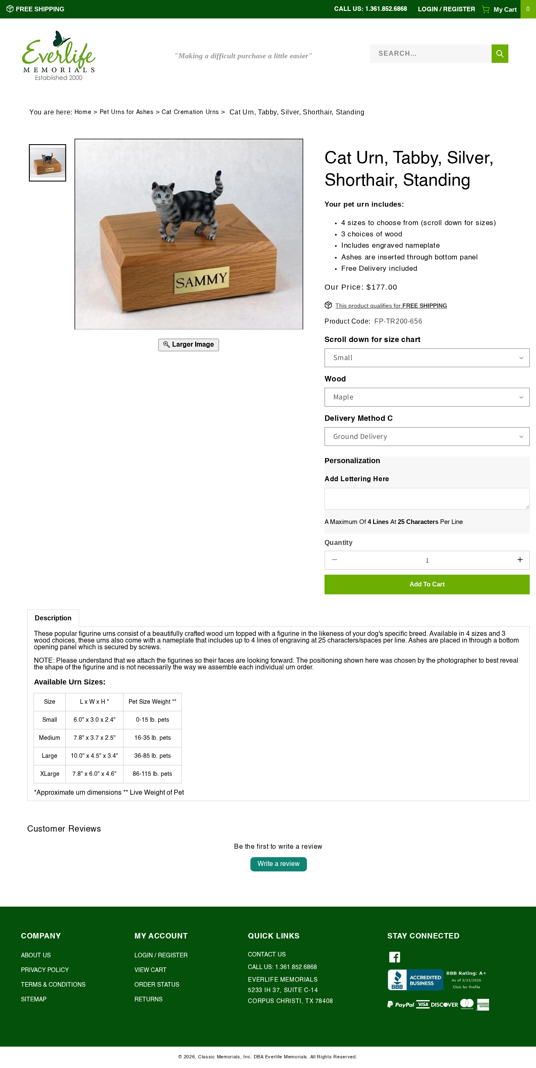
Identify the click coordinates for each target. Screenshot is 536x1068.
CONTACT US (267, 955)
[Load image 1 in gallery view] (47, 163)
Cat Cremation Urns (190, 112)
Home (83, 112)
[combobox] (439, 53)
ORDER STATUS (156, 985)
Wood (335, 379)
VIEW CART (150, 971)
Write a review (279, 864)
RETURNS (148, 1000)
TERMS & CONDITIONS (53, 985)
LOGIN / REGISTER (161, 956)
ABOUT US (36, 956)
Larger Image (193, 344)
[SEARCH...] (500, 53)
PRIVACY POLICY (45, 971)
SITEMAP (33, 1000)
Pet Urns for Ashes (127, 112)
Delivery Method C (359, 418)
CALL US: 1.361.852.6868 (370, 9)
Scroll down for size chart (372, 339)
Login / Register (446, 9)
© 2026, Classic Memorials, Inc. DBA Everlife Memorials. (243, 1057)
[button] (509, 9)
